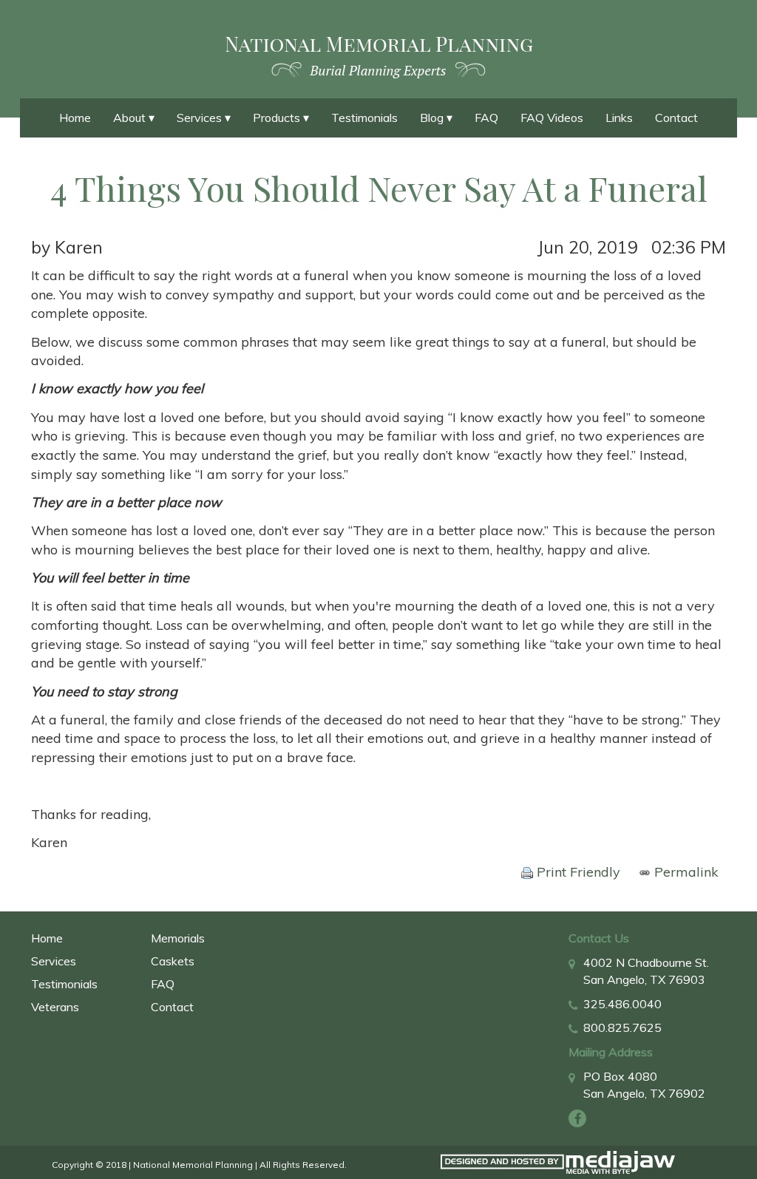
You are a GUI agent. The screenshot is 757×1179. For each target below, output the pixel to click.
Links (619, 117)
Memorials (178, 938)
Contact (676, 117)
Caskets (172, 961)
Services (53, 961)
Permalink (685, 871)
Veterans (55, 1006)
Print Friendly (576, 871)
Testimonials (364, 117)
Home (75, 117)
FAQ (486, 117)
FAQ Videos (551, 117)
